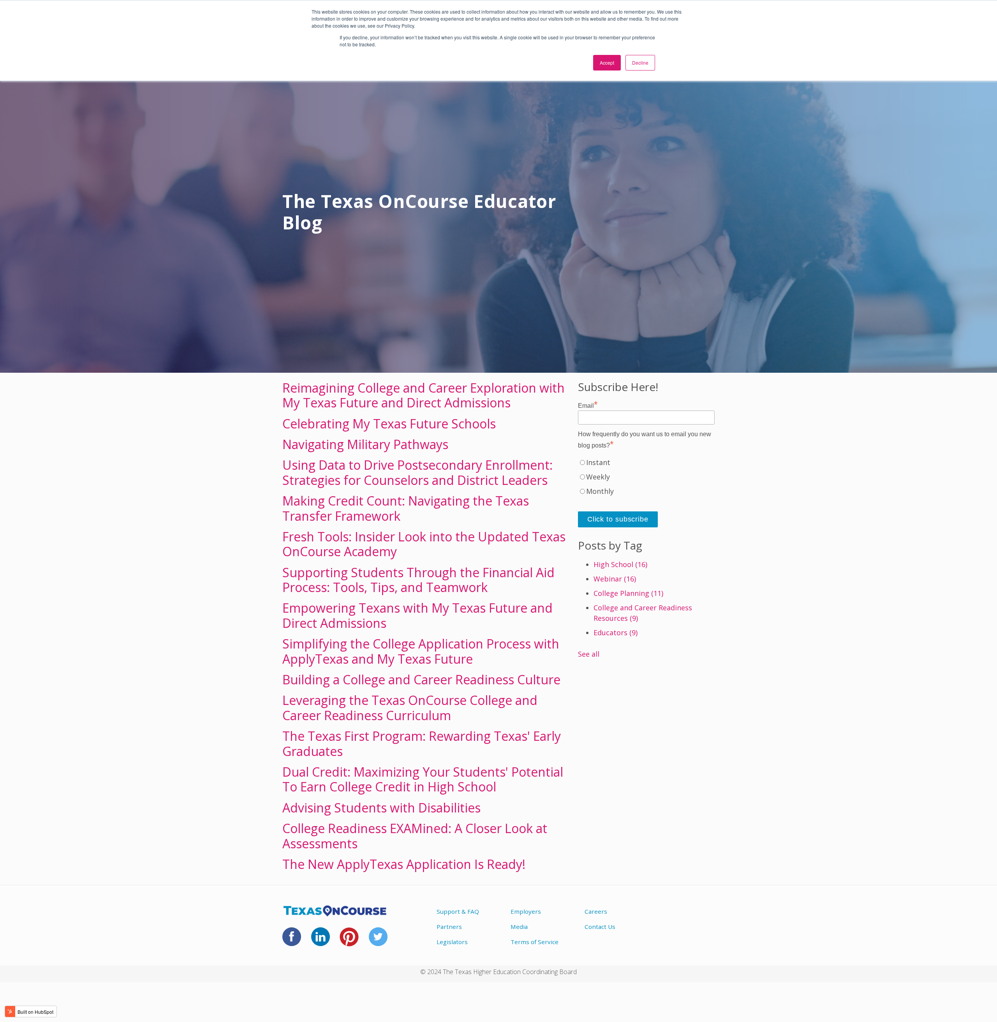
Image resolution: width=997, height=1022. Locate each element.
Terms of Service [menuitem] (534, 942)
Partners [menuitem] (449, 926)
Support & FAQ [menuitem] (458, 911)
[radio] (646, 464)
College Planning (628, 593)
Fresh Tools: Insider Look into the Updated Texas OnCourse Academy (423, 544)
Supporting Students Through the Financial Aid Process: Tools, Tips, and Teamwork (418, 580)
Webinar (615, 578)
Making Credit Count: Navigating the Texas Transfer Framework (405, 508)
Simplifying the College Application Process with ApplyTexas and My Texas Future (420, 651)
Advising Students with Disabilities (381, 807)
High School (620, 564)
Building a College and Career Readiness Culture (421, 679)
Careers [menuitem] (596, 911)
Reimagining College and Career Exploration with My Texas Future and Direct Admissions (423, 395)
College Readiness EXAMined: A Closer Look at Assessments (414, 835)
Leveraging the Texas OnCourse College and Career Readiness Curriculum (409, 707)
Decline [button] (640, 62)
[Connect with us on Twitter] (378, 941)
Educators (616, 632)
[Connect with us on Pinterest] (349, 941)
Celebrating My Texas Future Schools (389, 423)
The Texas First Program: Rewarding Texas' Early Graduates (421, 743)
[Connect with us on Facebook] (291, 941)
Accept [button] (607, 62)
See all (588, 654)
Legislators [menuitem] (452, 942)
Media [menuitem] (519, 926)
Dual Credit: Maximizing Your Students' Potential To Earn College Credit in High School (422, 779)
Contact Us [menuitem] (600, 926)
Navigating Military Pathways (365, 444)
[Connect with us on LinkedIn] (320, 941)
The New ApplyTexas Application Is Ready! (403, 864)
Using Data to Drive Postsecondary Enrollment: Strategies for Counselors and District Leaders (417, 472)
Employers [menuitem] (526, 911)
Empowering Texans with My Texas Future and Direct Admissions (417, 615)
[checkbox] (646, 478)
